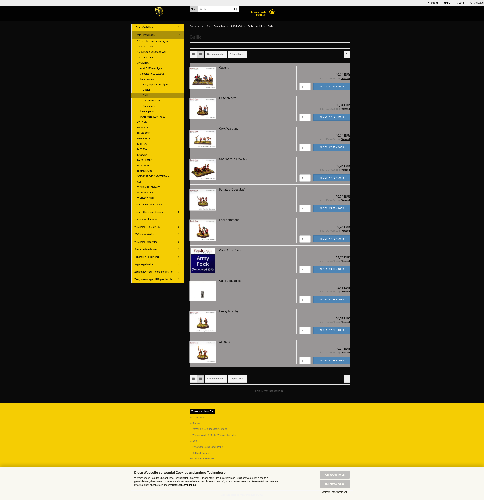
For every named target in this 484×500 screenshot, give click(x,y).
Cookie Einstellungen (203, 458)
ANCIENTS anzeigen (151, 68)
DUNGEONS (143, 133)
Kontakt (196, 423)
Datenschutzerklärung (184, 485)
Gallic (146, 95)
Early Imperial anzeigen (155, 84)
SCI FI (140, 181)
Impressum (198, 417)
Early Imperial (147, 79)
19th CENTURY (145, 57)
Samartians (149, 106)
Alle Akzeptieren (335, 474)
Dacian (146, 89)
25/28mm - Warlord (144, 234)
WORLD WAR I (145, 192)
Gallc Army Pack (230, 250)
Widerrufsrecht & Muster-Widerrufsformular (214, 435)
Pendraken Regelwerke (146, 256)
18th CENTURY (145, 46)
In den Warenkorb (331, 86)
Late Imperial (147, 111)
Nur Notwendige (334, 483)
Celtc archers (227, 98)
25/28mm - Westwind (145, 241)
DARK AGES (143, 127)
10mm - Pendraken (144, 34)
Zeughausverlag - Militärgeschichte (153, 279)
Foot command (229, 220)
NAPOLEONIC (144, 160)
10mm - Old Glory (143, 27)
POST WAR (143, 165)
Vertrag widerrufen (202, 411)
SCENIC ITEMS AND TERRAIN (153, 176)
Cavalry (224, 67)
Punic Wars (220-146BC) (153, 116)
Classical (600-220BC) (152, 73)
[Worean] (159, 12)
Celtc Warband (229, 128)
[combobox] (216, 54)
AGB (194, 441)
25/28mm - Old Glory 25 (147, 227)
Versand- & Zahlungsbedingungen (209, 429)
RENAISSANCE (145, 171)
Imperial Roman (151, 100)
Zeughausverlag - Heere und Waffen (153, 271)
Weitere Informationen (335, 492)
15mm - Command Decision (149, 212)
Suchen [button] (434, 3)
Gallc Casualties (230, 281)
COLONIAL (143, 122)
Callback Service (200, 453)
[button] (447, 3)
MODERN (142, 154)
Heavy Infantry (229, 311)
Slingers (224, 342)
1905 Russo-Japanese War (151, 52)
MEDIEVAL (143, 149)
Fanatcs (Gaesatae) (232, 189)
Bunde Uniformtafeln (145, 249)
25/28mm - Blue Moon (146, 219)
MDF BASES (143, 143)
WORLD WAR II (145, 197)
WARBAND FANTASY (148, 187)
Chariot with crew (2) (233, 159)
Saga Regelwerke (143, 264)
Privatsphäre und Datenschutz (207, 447)
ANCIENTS (143, 62)
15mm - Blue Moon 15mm (148, 204)
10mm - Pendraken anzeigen (152, 41)
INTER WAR (143, 138)
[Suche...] (235, 9)
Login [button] (461, 3)
